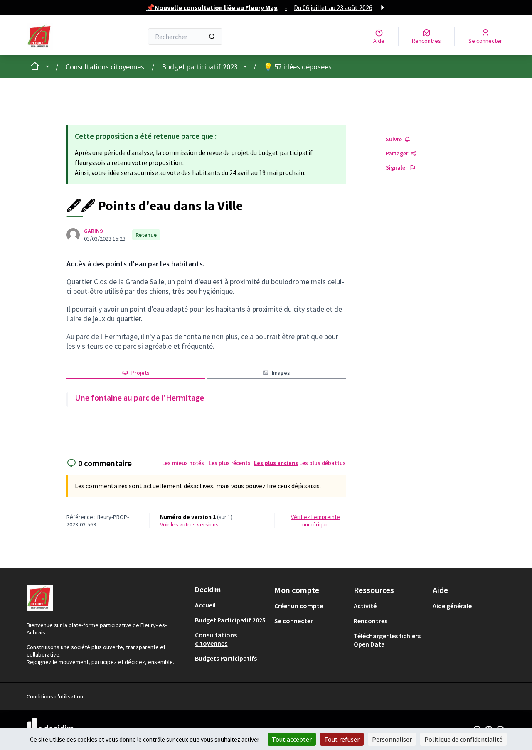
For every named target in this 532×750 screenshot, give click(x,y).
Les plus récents (230, 463)
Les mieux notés (183, 463)
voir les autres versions (189, 524)
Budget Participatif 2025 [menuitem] (230, 620)
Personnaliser (392, 739)
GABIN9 (93, 231)
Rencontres (370, 621)
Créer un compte (298, 606)
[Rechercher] (212, 36)
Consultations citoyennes (105, 66)
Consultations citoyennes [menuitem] (216, 639)
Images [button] (281, 372)
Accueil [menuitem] (205, 605)
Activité (365, 606)
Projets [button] (140, 372)
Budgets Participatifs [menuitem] (226, 658)
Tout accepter (292, 739)
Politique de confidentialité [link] (463, 739)
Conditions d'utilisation (55, 696)
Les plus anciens (276, 463)
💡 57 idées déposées (298, 66)
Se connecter (293, 621)
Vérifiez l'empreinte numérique (315, 520)
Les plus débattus (322, 463)
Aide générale (452, 606)
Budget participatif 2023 (200, 66)
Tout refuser (342, 739)
